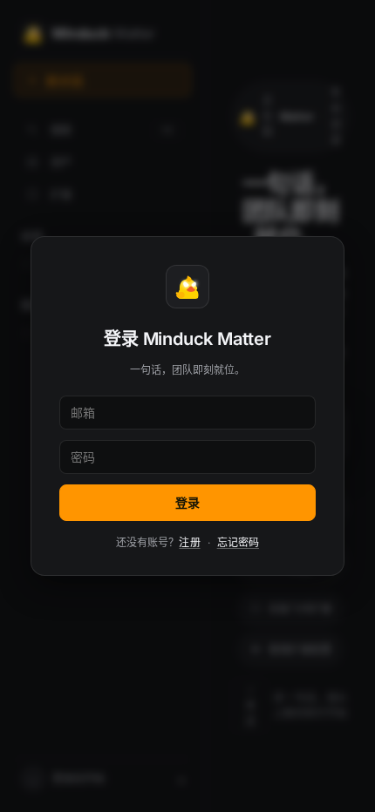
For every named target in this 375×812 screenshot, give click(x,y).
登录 (187, 502)
